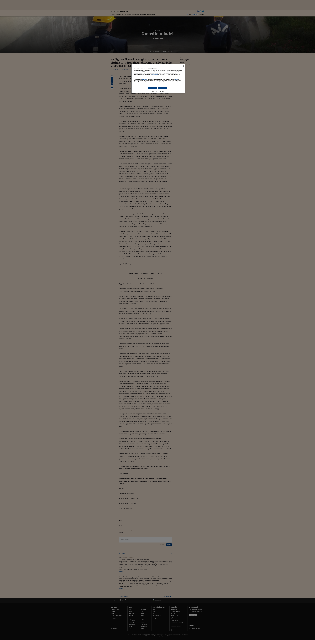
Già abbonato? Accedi (158, 91)
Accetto (162, 87)
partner (176, 79)
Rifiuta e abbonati (179, 66)
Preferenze (152, 87)
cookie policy (155, 74)
